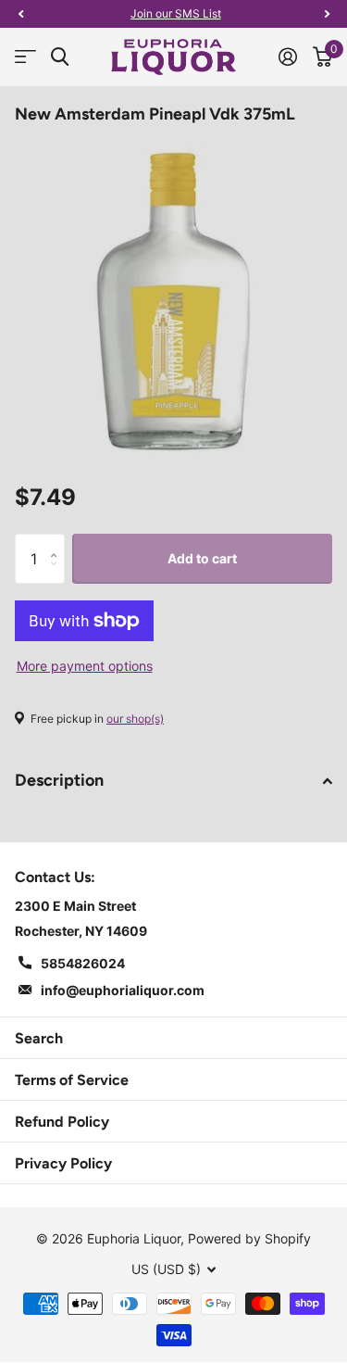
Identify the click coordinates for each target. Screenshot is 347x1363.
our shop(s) (135, 719)
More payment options (85, 666)
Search (39, 1038)
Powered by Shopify (249, 1238)
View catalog (25, 57)
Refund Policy (62, 1121)
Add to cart (202, 558)
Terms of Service (72, 1080)
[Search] (59, 57)
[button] (20, 14)
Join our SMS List (175, 13)
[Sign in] (287, 56)
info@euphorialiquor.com (122, 990)
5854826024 (83, 963)
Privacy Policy (63, 1163)
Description (59, 780)
